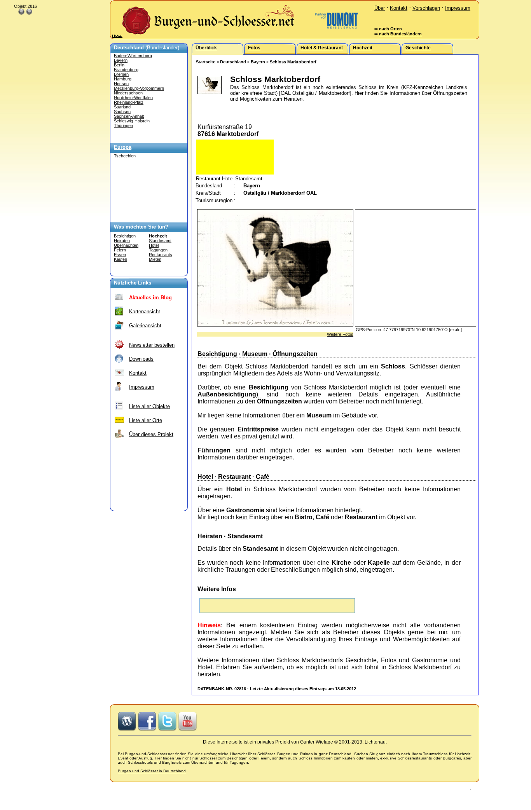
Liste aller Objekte (149, 406)
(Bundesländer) (146, 48)
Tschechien (125, 156)
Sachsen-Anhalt (129, 116)
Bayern (121, 60)
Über (379, 8)
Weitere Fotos (340, 334)
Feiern (120, 250)
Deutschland (233, 61)
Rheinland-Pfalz (128, 102)
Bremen (121, 74)
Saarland (122, 107)
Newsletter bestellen (152, 345)
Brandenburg (126, 69)
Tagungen (158, 250)
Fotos (389, 660)
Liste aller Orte (145, 420)
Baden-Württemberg (133, 55)
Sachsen (122, 111)
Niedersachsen (128, 93)
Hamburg (122, 79)
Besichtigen (125, 236)
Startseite (205, 61)
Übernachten (126, 245)
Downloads (141, 359)
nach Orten (390, 28)
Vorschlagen (426, 8)
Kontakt (398, 8)
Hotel (154, 245)
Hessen (121, 83)
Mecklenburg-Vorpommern (139, 88)
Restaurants (160, 254)
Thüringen (123, 125)
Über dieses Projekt (151, 434)
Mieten (155, 259)
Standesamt (160, 240)
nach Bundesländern (400, 33)
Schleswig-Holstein (132, 121)
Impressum (457, 8)
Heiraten (122, 240)
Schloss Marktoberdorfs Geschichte (327, 660)
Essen (120, 254)
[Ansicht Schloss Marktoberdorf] (275, 324)
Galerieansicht (145, 325)
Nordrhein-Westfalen (133, 97)
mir (443, 632)
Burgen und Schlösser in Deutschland (152, 771)
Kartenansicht (144, 311)
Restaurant (208, 179)
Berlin (119, 65)
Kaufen (120, 259)
